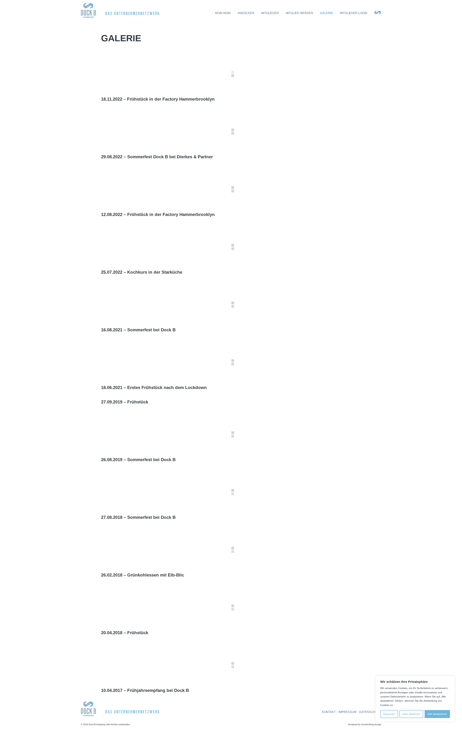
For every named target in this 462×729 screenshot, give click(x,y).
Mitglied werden (299, 13)
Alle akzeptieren (437, 714)
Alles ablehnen (411, 714)
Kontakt (329, 711)
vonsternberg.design (371, 724)
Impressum (347, 711)
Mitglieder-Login (353, 13)
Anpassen (389, 714)
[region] (415, 699)
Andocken (245, 13)
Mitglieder (270, 13)
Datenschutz (370, 711)
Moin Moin (223, 13)
